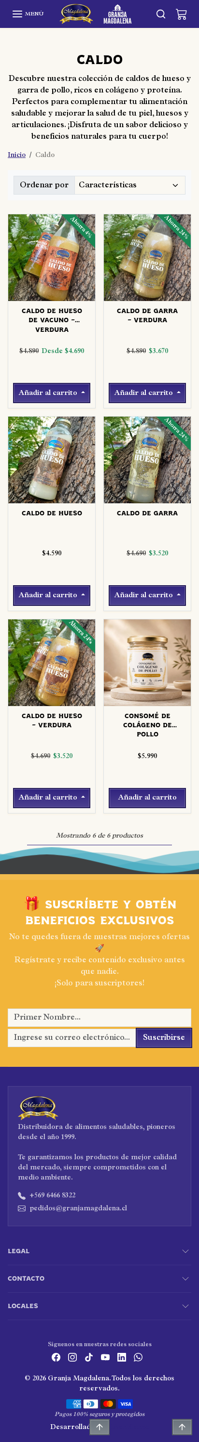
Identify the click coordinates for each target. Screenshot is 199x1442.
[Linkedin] (122, 1357)
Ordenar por (44, 185)
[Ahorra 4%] (51, 295)
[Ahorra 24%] (147, 295)
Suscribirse (164, 1038)
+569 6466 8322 (52, 1196)
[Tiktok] (89, 1357)
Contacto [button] (26, 1279)
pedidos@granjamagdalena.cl (78, 1209)
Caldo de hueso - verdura (52, 720)
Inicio (17, 155)
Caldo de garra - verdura (147, 315)
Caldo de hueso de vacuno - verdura (52, 316)
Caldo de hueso (52, 513)
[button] (27, 14)
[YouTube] (105, 1357)
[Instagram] (72, 1357)
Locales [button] (23, 1306)
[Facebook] (56, 1357)
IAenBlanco (130, 1427)
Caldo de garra (147, 513)
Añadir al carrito (48, 393)
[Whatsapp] (138, 1357)
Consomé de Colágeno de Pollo (147, 721)
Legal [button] (18, 1251)
